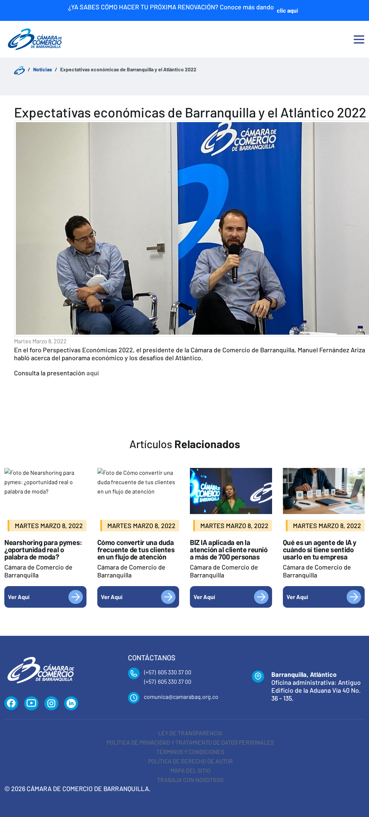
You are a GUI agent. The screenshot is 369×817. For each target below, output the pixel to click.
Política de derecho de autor (190, 761)
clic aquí (287, 10)
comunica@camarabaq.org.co (181, 696)
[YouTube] (31, 703)
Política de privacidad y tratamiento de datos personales (190, 742)
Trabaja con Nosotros (190, 779)
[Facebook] (11, 703)
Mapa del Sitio (190, 770)
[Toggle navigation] (359, 39)
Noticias (42, 69)
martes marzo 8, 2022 (40, 341)
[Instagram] (51, 703)
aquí (92, 373)
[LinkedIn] (71, 703)
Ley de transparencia (190, 732)
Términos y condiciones (190, 751)
